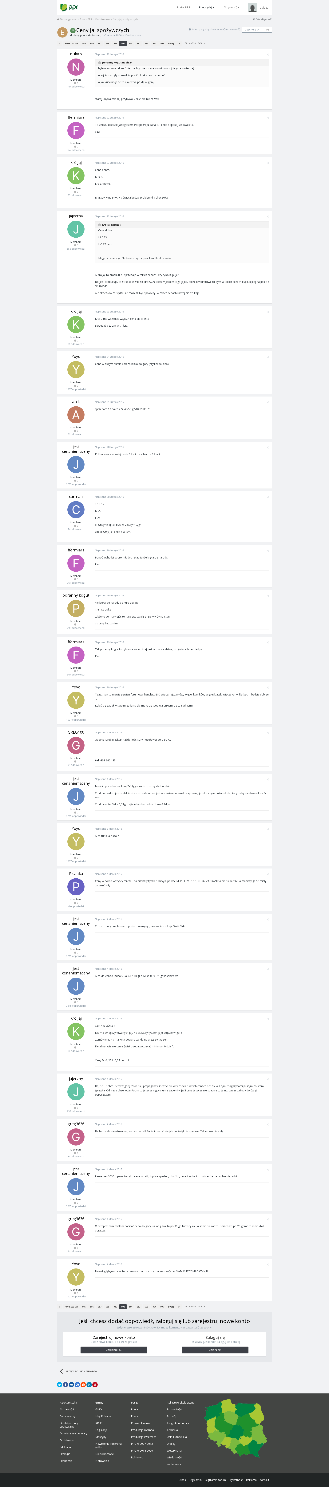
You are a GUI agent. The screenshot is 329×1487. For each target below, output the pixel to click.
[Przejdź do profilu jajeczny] (76, 229)
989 (115, 43)
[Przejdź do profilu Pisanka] (76, 886)
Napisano (109, 54)
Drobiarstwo (133, 35)
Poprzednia (71, 43)
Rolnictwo (137, 1457)
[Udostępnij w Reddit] (83, 1384)
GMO (98, 1409)
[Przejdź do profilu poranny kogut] (76, 608)
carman (76, 496)
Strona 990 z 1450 (194, 43)
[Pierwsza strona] (59, 43)
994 (154, 43)
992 (138, 43)
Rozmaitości (174, 1409)
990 (123, 43)
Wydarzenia (174, 1464)
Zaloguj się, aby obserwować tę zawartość (216, 29)
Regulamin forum (215, 1480)
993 (146, 43)
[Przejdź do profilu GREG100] (76, 745)
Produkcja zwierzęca (143, 1437)
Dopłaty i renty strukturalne (69, 1424)
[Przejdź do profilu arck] (76, 414)
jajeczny (76, 216)
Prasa (134, 1416)
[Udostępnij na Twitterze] (59, 1384)
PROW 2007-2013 (142, 1443)
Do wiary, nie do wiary (73, 1433)
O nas (182, 1480)
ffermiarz (76, 117)
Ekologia (65, 1454)
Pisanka (76, 873)
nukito (76, 53)
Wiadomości (174, 1457)
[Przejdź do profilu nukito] (76, 67)
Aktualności (67, 1409)
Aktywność (230, 7)
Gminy (99, 1402)
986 (91, 43)
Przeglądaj (205, 7)
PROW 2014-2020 (142, 1450)
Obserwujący (252, 29)
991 (131, 43)
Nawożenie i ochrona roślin (108, 1445)
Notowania (102, 1461)
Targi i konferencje (178, 1423)
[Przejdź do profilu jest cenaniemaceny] (76, 464)
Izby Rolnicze (103, 1416)
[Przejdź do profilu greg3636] (76, 1137)
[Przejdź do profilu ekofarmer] (62, 32)
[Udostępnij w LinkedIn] (89, 1384)
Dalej (171, 43)
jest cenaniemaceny (76, 449)
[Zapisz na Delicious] (77, 1384)
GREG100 (76, 732)
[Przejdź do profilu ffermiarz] (76, 130)
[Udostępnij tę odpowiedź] (268, 54)
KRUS (98, 1423)
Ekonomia (66, 1461)
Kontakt (264, 1480)
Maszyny (100, 1437)
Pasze (134, 1402)
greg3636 (76, 1123)
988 (107, 43)
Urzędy (171, 1443)
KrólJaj (76, 162)
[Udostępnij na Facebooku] (65, 1384)
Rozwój (171, 1416)
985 (84, 43)
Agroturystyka (68, 1402)
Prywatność (236, 1480)
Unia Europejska (177, 1437)
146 (267, 29)
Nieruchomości (104, 1454)
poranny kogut (75, 595)
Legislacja (101, 1430)
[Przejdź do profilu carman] (76, 509)
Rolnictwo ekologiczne (180, 1402)
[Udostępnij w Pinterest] (95, 1384)
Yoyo (76, 356)
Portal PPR (183, 7)
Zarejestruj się (114, 1350)
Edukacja (65, 1447)
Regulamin (195, 1480)
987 (99, 43)
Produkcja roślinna (142, 1430)
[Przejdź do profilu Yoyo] (76, 369)
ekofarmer (94, 35)
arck (76, 401)
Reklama (251, 1480)
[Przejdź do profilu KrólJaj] (76, 175)
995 (162, 43)
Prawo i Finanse (141, 1423)
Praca (134, 1409)
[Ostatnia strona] (179, 43)
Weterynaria (174, 1450)
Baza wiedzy (67, 1416)
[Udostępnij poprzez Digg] (71, 1384)
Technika (172, 1430)
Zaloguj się (215, 1350)
